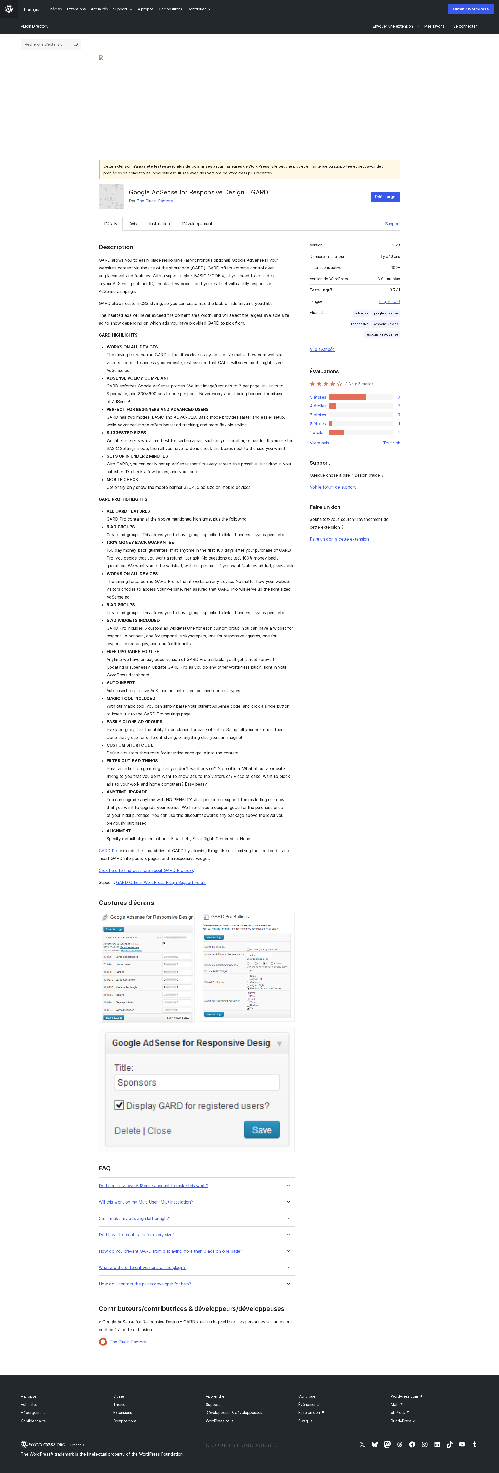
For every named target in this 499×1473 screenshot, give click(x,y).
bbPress (400, 1412)
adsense (362, 313)
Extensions (122, 1412)
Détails (110, 223)
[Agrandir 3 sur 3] (287, 1033)
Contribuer (307, 1396)
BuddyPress (403, 1421)
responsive (360, 324)
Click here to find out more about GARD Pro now (146, 870)
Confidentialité (33, 1421)
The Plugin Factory (155, 200)
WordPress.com (406, 1396)
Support (392, 223)
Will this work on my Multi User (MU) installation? (146, 1202)
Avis (133, 223)
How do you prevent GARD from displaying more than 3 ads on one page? (170, 1251)
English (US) (389, 301)
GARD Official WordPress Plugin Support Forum (161, 882)
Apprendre (215, 1396)
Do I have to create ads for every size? (137, 1234)
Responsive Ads (385, 324)
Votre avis (319, 442)
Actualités (29, 1404)
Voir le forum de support (333, 487)
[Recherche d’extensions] (76, 44)
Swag (305, 1421)
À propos (29, 1396)
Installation (159, 223)
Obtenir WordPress (471, 9)
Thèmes (120, 1404)
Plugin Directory (34, 26)
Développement (197, 223)
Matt (397, 1404)
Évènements (309, 1404)
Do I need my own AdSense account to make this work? (153, 1185)
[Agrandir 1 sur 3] (187, 919)
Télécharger (385, 196)
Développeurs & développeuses (234, 1412)
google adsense (385, 313)
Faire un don (311, 1412)
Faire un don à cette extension (339, 539)
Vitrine (118, 1396)
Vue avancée (322, 349)
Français (77, 1445)
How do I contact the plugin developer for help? (145, 1283)
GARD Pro (109, 850)
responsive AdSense (382, 334)
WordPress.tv (219, 1421)
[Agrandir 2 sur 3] (287, 919)
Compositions (125, 1421)
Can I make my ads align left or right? (134, 1218)
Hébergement (33, 1412)
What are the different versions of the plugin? (142, 1267)
